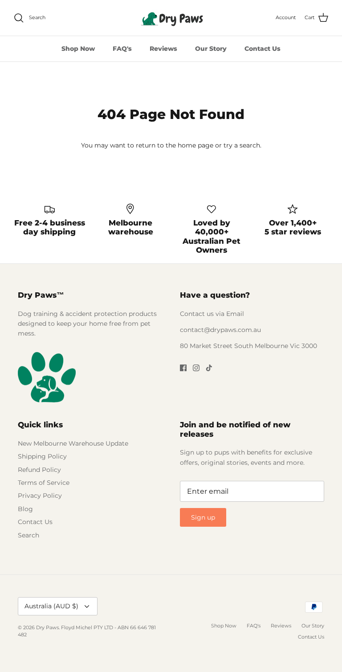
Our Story (211, 49)
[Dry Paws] (171, 18)
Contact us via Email (212, 314)
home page (195, 145)
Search (28, 535)
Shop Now (78, 49)
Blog (25, 509)
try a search (242, 145)
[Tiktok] (209, 368)
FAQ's (122, 49)
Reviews (163, 49)
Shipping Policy (42, 456)
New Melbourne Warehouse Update (73, 443)
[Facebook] (183, 368)
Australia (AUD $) (51, 606)
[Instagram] (196, 368)
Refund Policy (39, 470)
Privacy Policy (40, 496)
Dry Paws (47, 627)
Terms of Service (43, 483)
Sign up (203, 517)
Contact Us (262, 49)
